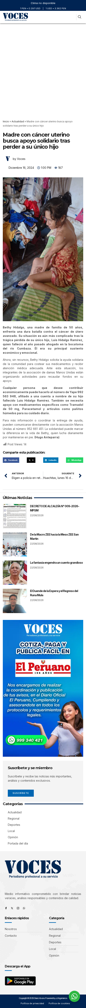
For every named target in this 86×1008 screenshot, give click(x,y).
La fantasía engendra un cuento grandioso (56, 562)
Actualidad (18, 121)
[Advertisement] (43, 68)
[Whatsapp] (24, 908)
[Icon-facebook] (6, 908)
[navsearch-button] (79, 17)
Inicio (6, 121)
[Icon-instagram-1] (18, 908)
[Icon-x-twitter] (12, 908)
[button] (71, 17)
